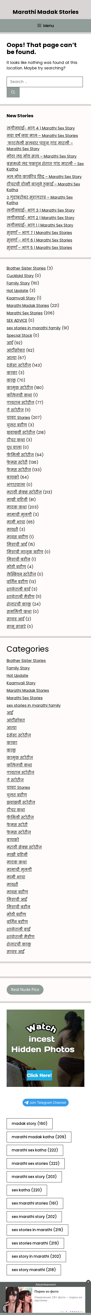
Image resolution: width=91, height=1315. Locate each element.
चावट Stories (18, 417)
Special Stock (19, 335)
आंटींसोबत (16, 350)
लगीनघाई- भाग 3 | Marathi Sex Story (41, 210)
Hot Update (17, 290)
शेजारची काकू (19, 604)
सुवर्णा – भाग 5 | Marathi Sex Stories (39, 247)
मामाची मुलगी (19, 514)
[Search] (13, 92)
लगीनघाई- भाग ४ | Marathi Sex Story (41, 128)
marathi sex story (34, 1176)
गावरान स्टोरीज (20, 402)
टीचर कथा (16, 440)
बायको (13, 477)
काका (12, 372)
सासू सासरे (16, 626)
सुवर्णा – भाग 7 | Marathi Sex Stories (39, 232)
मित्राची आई (17, 544)
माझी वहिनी (17, 499)
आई (10, 343)
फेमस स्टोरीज (19, 470)
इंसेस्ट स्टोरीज (19, 365)
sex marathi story (34, 1216)
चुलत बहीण (17, 425)
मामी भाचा (16, 522)
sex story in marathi (36, 1256)
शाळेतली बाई (18, 589)
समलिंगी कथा (19, 611)
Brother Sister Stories (26, 268)
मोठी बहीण (16, 567)
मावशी (12, 529)
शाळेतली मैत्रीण (20, 596)
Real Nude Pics (25, 989)
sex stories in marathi (37, 1229)
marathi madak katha (39, 1137)
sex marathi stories (35, 1203)
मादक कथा (17, 507)
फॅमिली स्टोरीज (20, 455)
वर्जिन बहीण (17, 581)
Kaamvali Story (21, 298)
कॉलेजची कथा (19, 395)
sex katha (27, 1190)
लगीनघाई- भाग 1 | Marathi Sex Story (40, 225)
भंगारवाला (16, 484)
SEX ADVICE (17, 320)
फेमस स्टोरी (17, 462)
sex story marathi (34, 1269)
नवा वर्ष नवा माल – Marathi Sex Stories (42, 135)
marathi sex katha (35, 1150)
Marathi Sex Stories (25, 313)
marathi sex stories (36, 1163)
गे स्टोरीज (15, 410)
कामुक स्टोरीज (20, 387)
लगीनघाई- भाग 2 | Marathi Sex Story (40, 217)
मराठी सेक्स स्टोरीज (24, 492)
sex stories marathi (35, 1243)
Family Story (18, 283)
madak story (29, 1123)
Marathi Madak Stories (46, 12)
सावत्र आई (15, 619)
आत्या (12, 358)
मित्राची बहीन (18, 559)
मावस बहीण (17, 537)
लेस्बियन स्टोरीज (21, 574)
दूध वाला (14, 447)
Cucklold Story (20, 275)
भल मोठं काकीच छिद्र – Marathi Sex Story (44, 176)
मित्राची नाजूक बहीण (25, 552)
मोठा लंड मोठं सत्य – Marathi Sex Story (42, 156)
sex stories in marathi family (34, 328)
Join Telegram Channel (47, 1102)
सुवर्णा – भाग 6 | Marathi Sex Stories (39, 240)
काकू (11, 380)
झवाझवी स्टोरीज (21, 432)
